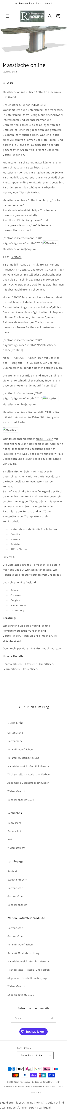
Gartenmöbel (15, 741)
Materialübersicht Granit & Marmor (28, 766)
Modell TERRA (44, 438)
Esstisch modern (17, 879)
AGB (9, 839)
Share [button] (10, 82)
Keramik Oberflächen (20, 749)
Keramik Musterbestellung (23, 757)
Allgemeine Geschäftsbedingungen (28, 782)
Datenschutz (15, 831)
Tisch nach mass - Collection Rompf (31, 1082)
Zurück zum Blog (36, 707)
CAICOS (16, 257)
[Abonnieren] (52, 1018)
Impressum (14, 823)
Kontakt (12, 871)
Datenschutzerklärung (44, 1086)
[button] (7, 16)
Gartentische (15, 732)
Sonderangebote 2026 (20, 799)
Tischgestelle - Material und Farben (28, 774)
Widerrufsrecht (16, 791)
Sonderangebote (17, 904)
